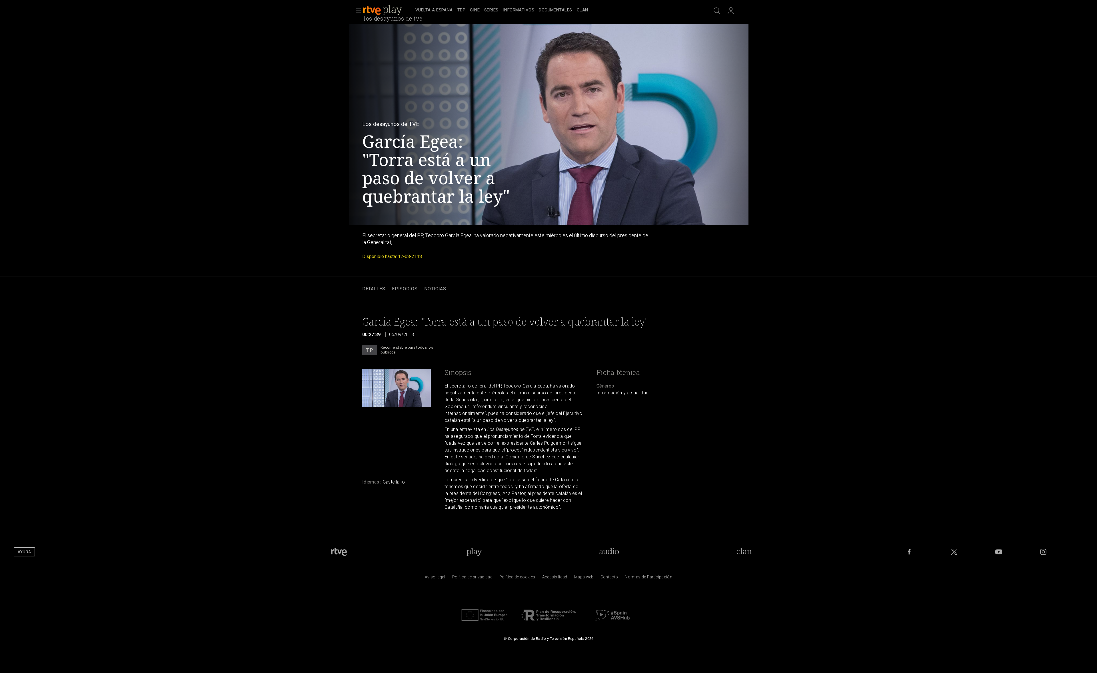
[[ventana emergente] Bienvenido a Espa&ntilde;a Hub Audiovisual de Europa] (612, 622)
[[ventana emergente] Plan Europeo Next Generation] (484, 622)
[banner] (388, 10)
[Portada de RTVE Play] (383, 10)
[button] (356, 11)
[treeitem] (434, 10)
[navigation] (554, 10)
